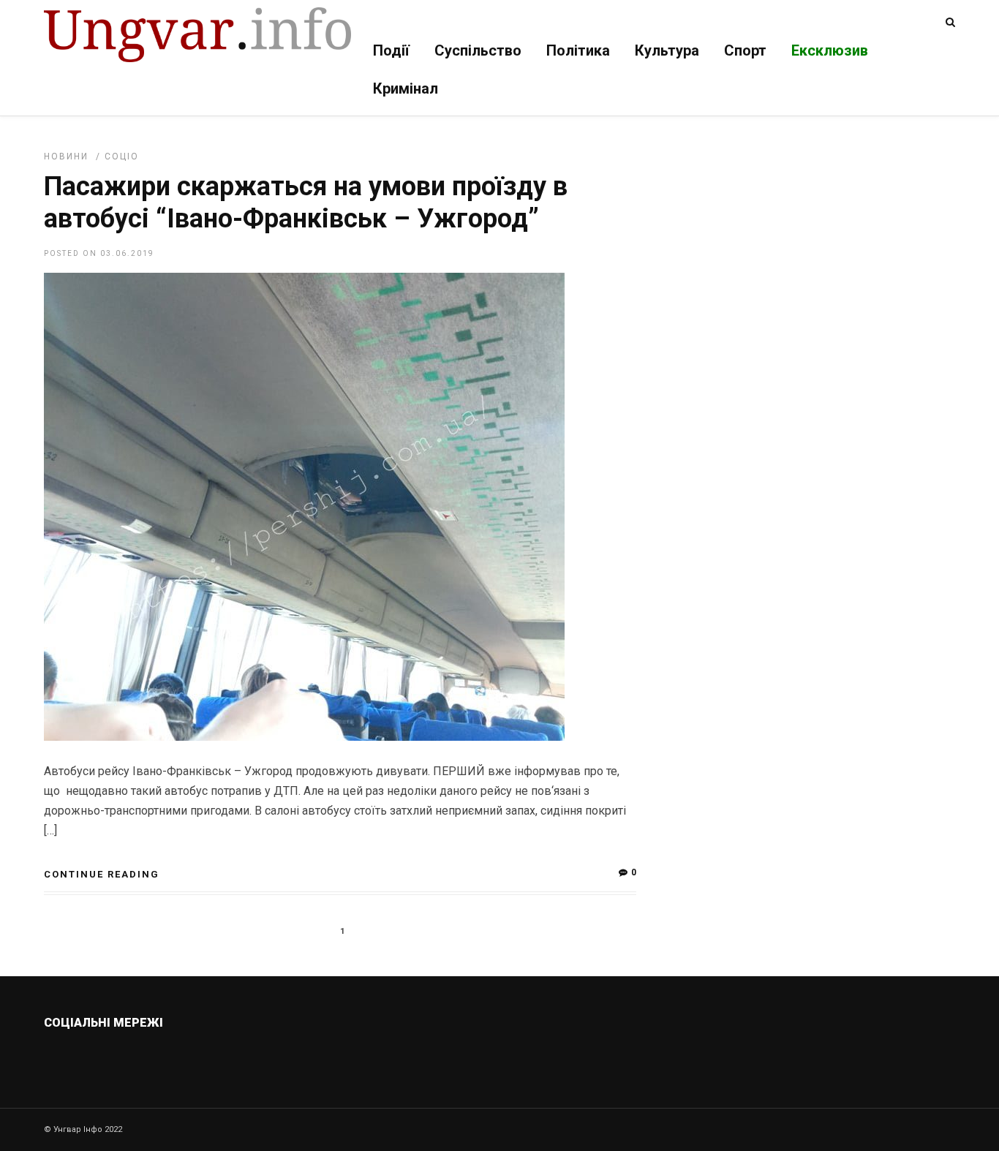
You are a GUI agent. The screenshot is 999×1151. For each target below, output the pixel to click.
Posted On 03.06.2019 (99, 253)
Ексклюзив (829, 50)
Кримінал (405, 88)
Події (391, 50)
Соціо (122, 156)
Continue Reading (101, 874)
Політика (578, 50)
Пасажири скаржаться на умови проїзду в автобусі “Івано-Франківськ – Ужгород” (306, 202)
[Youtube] (186, 1057)
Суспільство (477, 50)
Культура (667, 50)
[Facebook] (154, 1057)
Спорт (745, 50)
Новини (66, 156)
